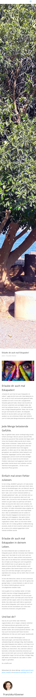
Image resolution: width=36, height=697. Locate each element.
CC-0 (30, 672)
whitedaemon (17, 672)
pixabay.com (25, 672)
